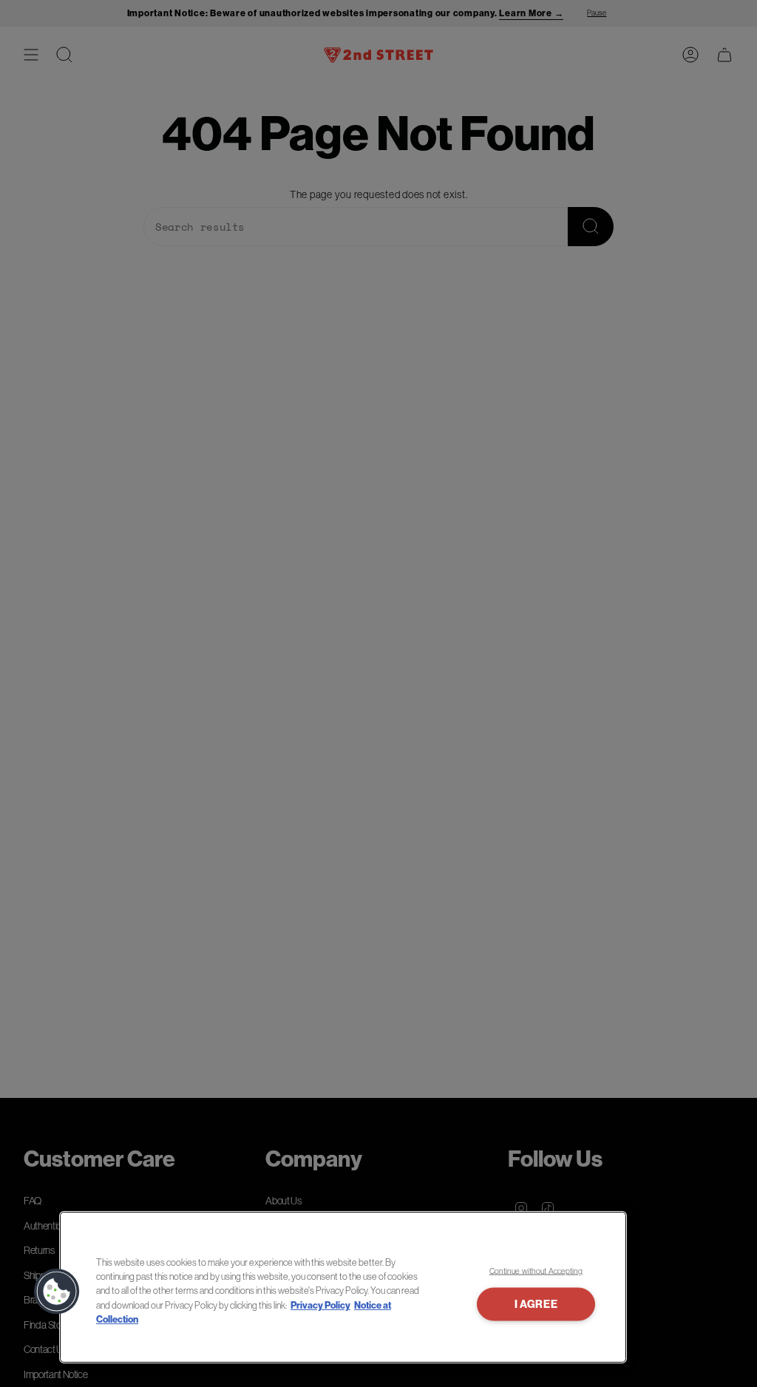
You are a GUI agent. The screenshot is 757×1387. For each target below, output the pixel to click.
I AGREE (536, 1304)
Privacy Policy (320, 1305)
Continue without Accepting (536, 1270)
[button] (57, 1291)
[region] (343, 1287)
